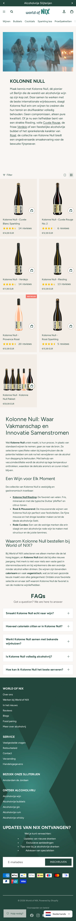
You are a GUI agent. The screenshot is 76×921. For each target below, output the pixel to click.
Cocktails (30, 21)
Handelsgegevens (13, 764)
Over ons (8, 694)
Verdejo (22, 127)
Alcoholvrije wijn (12, 796)
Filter (9, 174)
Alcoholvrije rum (12, 812)
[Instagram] (38, 915)
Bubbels (17, 21)
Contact (7, 753)
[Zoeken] (12, 11)
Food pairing (9, 721)
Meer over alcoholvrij (14, 726)
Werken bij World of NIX (16, 699)
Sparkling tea (45, 21)
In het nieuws (10, 705)
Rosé (13, 135)
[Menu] (4, 12)
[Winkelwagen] (72, 11)
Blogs (6, 715)
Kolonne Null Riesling (24, 497)
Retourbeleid (10, 748)
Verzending (9, 758)
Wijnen (6, 21)
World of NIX (32, 900)
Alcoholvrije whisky (13, 817)
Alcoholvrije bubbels (14, 801)
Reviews (7, 710)
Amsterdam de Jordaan (15, 780)
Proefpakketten (63, 21)
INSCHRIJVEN (58, 861)
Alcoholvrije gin (11, 807)
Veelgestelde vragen (14, 742)
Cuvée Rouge (51, 122)
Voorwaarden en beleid (38, 908)
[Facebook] (32, 915)
